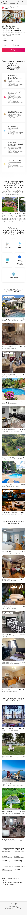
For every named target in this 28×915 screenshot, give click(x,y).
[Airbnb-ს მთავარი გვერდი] (3, 7)
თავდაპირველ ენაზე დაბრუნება (10, 3)
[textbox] (7, 45)
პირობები (19, 908)
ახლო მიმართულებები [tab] (7, 851)
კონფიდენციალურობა (10, 908)
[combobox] (13, 40)
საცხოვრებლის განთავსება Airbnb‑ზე (12, 7)
